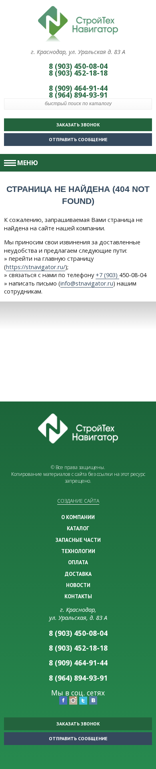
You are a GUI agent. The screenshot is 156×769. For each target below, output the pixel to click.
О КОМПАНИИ (78, 517)
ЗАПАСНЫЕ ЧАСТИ (78, 539)
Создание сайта (78, 500)
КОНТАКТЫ (78, 596)
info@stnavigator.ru (86, 283)
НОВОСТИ (78, 585)
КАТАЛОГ (78, 528)
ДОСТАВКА (78, 573)
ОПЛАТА (78, 562)
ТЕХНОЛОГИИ (78, 551)
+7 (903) (107, 275)
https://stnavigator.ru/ (35, 267)
